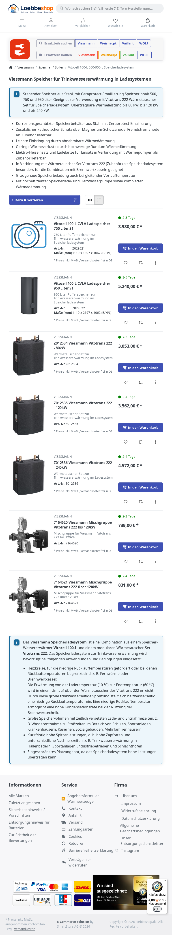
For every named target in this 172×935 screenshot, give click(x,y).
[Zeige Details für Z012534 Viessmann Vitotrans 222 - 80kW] (29, 355)
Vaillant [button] (128, 43)
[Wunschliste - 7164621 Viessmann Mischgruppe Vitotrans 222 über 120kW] (125, 621)
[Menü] (165, 881)
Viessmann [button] (86, 43)
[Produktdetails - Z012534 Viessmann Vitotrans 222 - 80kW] (155, 382)
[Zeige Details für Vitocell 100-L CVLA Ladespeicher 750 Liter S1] (29, 236)
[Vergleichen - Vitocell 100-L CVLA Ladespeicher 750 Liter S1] (140, 262)
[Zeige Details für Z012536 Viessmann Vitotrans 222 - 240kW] (29, 475)
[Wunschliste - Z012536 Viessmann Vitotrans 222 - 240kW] (125, 501)
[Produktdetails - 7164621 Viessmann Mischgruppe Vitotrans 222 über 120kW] (155, 621)
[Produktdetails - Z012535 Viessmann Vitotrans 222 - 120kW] (155, 442)
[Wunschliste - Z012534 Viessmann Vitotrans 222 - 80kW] (125, 382)
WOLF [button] (143, 43)
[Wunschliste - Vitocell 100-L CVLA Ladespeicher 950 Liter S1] (125, 322)
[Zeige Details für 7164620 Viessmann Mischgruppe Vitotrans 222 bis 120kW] (29, 534)
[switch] (157, 909)
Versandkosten (24, 929)
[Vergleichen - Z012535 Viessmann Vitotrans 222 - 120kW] (140, 442)
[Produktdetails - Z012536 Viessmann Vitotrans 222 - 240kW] (155, 501)
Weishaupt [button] (108, 43)
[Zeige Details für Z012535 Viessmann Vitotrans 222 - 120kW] (29, 415)
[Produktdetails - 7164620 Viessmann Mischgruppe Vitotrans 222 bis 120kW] (155, 561)
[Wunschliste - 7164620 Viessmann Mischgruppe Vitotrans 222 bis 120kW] (125, 561)
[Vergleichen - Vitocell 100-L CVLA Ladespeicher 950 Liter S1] (140, 322)
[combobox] (110, 8)
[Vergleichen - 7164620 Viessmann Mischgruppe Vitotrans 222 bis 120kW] (140, 561)
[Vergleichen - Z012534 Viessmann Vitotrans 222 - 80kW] (140, 382)
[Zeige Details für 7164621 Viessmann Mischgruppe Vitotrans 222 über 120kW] (29, 594)
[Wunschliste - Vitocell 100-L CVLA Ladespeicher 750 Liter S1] (125, 262)
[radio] (90, 200)
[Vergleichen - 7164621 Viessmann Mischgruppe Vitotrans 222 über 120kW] (140, 621)
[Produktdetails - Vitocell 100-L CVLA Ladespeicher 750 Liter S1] (155, 262)
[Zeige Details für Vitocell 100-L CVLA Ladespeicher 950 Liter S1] (29, 295)
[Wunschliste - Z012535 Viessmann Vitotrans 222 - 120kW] (125, 442)
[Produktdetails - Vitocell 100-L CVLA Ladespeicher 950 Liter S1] (155, 322)
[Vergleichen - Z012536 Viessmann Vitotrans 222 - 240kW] (140, 501)
